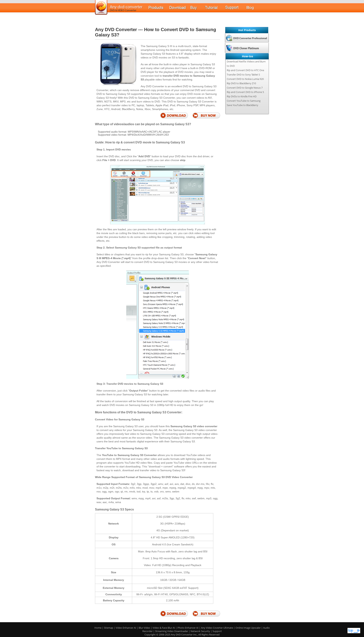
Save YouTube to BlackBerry (242, 105)
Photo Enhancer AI (187, 627)
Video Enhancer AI (126, 627)
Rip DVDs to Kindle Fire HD (242, 96)
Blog (256, 9)
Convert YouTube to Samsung (243, 100)
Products (159, 9)
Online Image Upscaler (248, 627)
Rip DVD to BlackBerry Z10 (241, 83)
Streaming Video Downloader (172, 631)
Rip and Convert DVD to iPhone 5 (245, 92)
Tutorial (215, 9)
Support (235, 9)
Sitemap (108, 627)
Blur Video (144, 627)
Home (97, 627)
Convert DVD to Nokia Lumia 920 (245, 79)
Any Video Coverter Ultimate (217, 627)
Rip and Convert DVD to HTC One (245, 70)
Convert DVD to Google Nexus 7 (245, 87)
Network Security (200, 631)
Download (179, 9)
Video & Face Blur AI (164, 627)
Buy (197, 9)
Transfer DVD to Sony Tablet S (243, 74)
